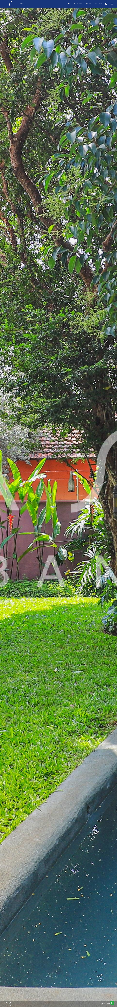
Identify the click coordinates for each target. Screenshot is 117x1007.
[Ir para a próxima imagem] (9, 1004)
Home (69, 4)
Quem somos (98, 4)
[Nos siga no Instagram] (106, 4)
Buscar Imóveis (78, 4)
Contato (88, 4)
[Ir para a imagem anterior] (5, 1004)
